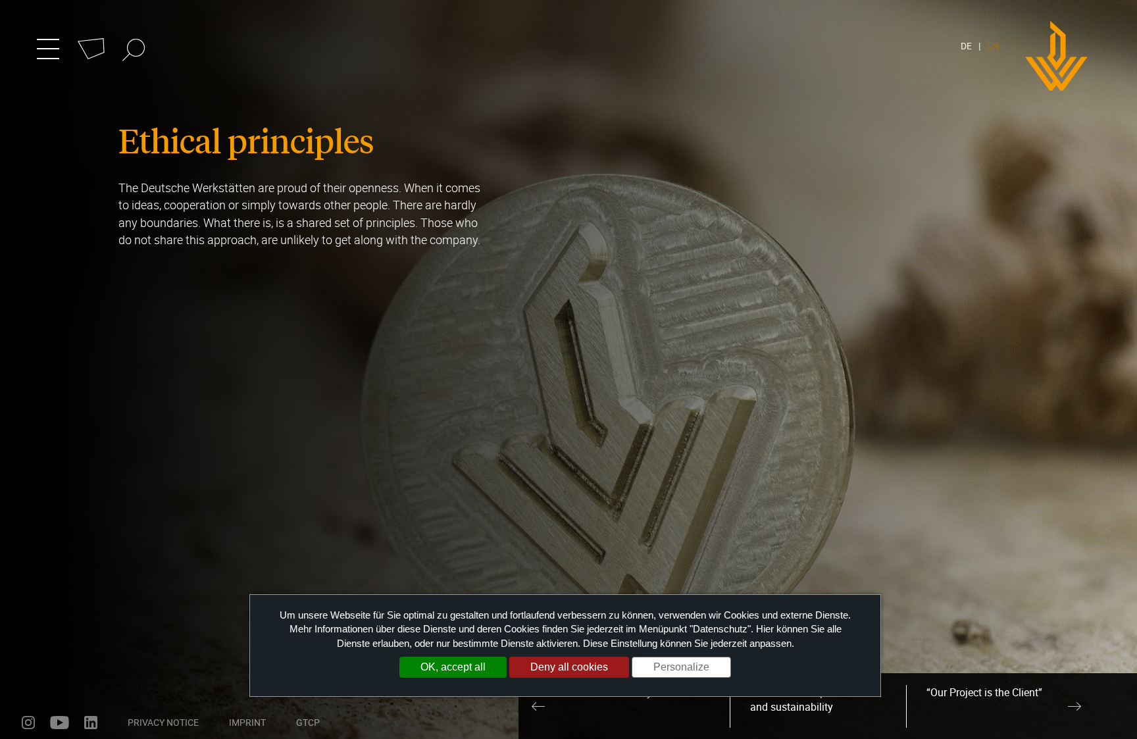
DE (966, 45)
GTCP (308, 722)
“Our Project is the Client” (984, 692)
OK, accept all (453, 667)
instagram (28, 722)
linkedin (90, 722)
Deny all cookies (569, 667)
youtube (59, 722)
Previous (538, 706)
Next (1074, 706)
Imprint (247, 722)
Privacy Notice (163, 722)
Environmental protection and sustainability (808, 700)
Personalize (681, 667)
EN (993, 45)
